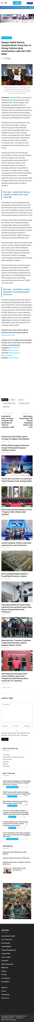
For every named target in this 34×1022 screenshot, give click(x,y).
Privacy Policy (19, 1018)
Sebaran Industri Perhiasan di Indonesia (16, 858)
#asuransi (6, 761)
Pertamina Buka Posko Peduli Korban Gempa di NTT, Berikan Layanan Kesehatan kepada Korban (15, 823)
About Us (4, 987)
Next (8, 687)
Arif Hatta (8, 58)
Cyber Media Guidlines (7, 1018)
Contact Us (5, 998)
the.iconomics (15, 348)
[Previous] (4, 877)
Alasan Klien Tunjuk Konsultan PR (19, 869)
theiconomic (7, 355)
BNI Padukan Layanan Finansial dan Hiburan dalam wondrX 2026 (14, 802)
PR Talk (3, 974)
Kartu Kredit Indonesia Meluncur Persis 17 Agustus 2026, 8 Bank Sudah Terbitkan (16, 512)
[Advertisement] (17, 378)
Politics (3, 971)
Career (3, 991)
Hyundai (13, 97)
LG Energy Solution (24, 403)
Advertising (5, 994)
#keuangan (6, 766)
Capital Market (6, 946)
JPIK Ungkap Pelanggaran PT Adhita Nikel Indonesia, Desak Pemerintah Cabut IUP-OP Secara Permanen (17, 783)
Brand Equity (12, 816)
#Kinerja (5, 764)
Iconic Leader (6, 957)
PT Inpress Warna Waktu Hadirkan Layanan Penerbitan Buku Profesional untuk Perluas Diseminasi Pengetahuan (16, 812)
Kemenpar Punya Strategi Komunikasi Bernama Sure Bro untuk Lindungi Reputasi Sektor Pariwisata (15, 7)
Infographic (5, 981)
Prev (4, 687)
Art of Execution (12, 796)
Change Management (8, 950)
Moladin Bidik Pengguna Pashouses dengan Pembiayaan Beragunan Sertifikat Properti (15, 447)
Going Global (5, 953)
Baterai (13, 400)
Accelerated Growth (12, 787)
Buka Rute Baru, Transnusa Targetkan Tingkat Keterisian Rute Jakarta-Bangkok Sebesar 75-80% (16, 642)
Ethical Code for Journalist (8, 1019)
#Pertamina (6, 755)
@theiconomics (13, 350)
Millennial (4, 967)
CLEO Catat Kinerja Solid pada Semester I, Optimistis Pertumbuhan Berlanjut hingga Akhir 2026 (17, 834)
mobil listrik (6, 407)
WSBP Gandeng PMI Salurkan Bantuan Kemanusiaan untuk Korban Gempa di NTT (17, 793)
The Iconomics (13, 358)
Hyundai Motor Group (9, 403)
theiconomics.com (8, 335)
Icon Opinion (5, 978)
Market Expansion (6, 37)
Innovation (4, 960)
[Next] (7, 877)
